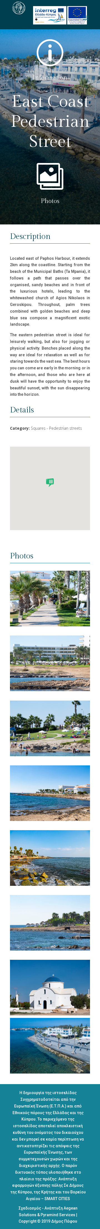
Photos (50, 201)
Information (50, 77)
